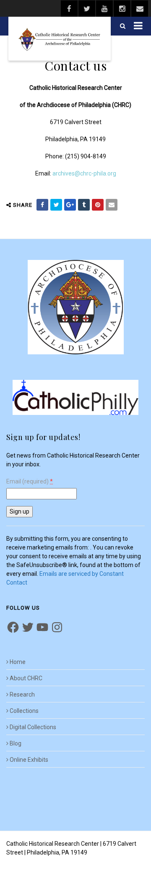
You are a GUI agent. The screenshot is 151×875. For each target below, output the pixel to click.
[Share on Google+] (70, 205)
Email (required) (29, 481)
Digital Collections (33, 727)
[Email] (111, 205)
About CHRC (26, 678)
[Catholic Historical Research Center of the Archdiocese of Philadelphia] (60, 38)
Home (18, 662)
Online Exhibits (29, 759)
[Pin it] (98, 205)
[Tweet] (56, 205)
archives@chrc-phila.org (84, 173)
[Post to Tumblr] (84, 205)
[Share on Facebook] (42, 205)
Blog (15, 743)
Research (22, 694)
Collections (24, 710)
